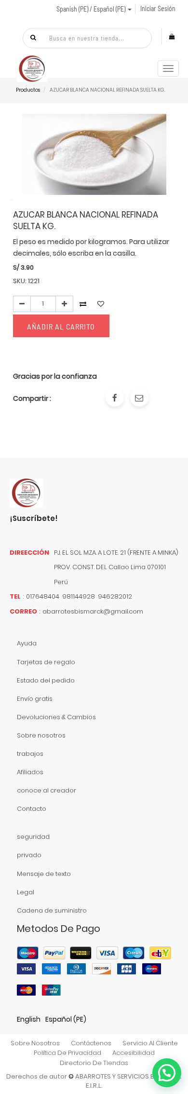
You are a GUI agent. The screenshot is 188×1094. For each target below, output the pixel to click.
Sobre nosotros (41, 735)
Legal (25, 892)
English (28, 1019)
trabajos (30, 753)
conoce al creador (46, 790)
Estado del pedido (46, 680)
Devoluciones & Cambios (56, 717)
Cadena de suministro (52, 910)
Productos (28, 90)
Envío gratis (35, 698)
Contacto (31, 808)
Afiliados (30, 772)
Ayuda (27, 643)
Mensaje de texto (44, 873)
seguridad (33, 836)
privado (29, 855)
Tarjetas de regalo (46, 662)
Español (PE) (65, 1019)
